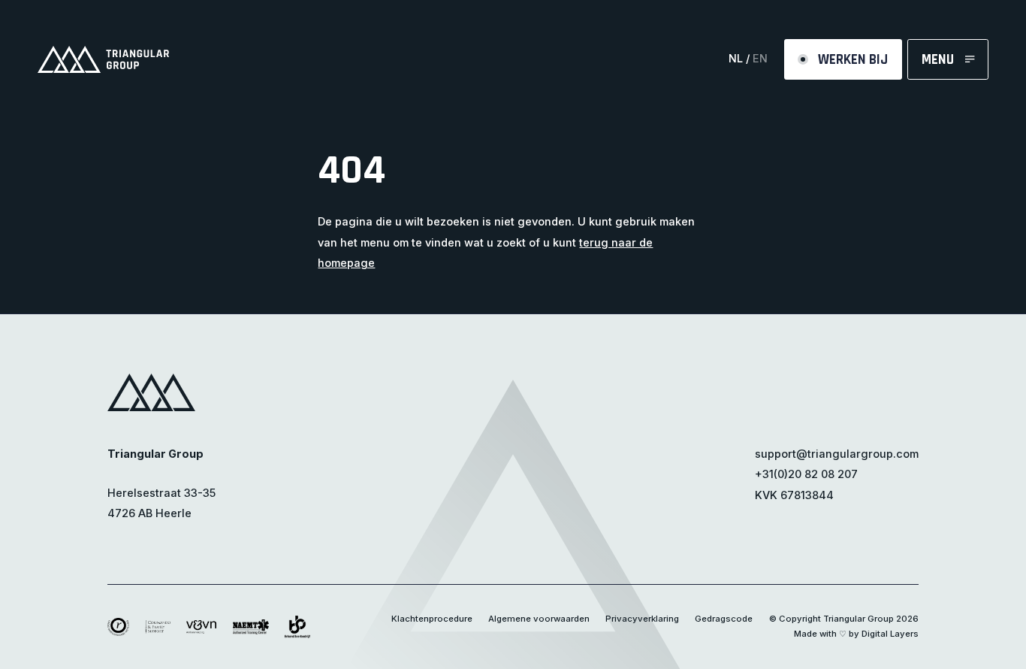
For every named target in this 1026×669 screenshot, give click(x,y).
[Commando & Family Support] (157, 626)
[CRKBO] (117, 626)
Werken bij (853, 59)
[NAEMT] (251, 626)
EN (760, 58)
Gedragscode (724, 618)
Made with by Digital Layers (856, 633)
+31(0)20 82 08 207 (806, 474)
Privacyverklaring (642, 618)
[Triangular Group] (103, 59)
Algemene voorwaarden (539, 618)
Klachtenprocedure (431, 618)
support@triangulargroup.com (837, 454)
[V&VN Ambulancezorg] (201, 626)
